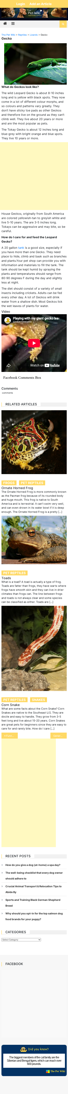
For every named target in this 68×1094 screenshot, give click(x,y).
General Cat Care (60, 735)
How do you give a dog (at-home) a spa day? (32, 864)
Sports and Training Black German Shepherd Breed (32, 902)
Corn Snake (10, 705)
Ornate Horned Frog (17, 488)
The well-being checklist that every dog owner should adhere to (34, 875)
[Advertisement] (34, 176)
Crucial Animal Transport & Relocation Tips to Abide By (33, 889)
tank (21, 247)
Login (21, 4)
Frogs (9, 483)
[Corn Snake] (34, 648)
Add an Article (40, 4)
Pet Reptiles (32, 483)
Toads (6, 578)
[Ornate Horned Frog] (34, 442)
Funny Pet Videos (12, 735)
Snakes (38, 700)
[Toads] (34, 540)
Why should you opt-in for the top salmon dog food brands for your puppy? (34, 916)
